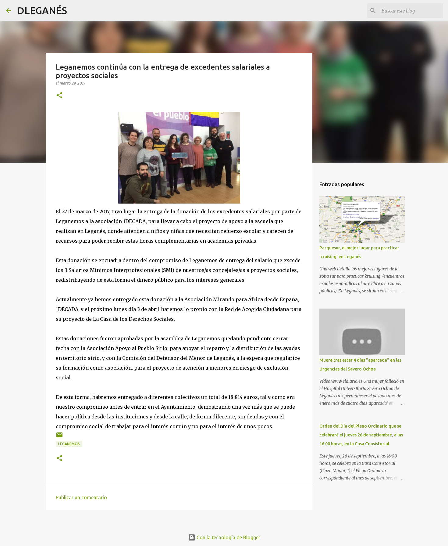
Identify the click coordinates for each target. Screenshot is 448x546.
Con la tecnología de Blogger (227, 537)
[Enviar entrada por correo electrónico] (59, 437)
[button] (59, 96)
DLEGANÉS (42, 10)
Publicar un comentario (81, 497)
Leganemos (69, 444)
